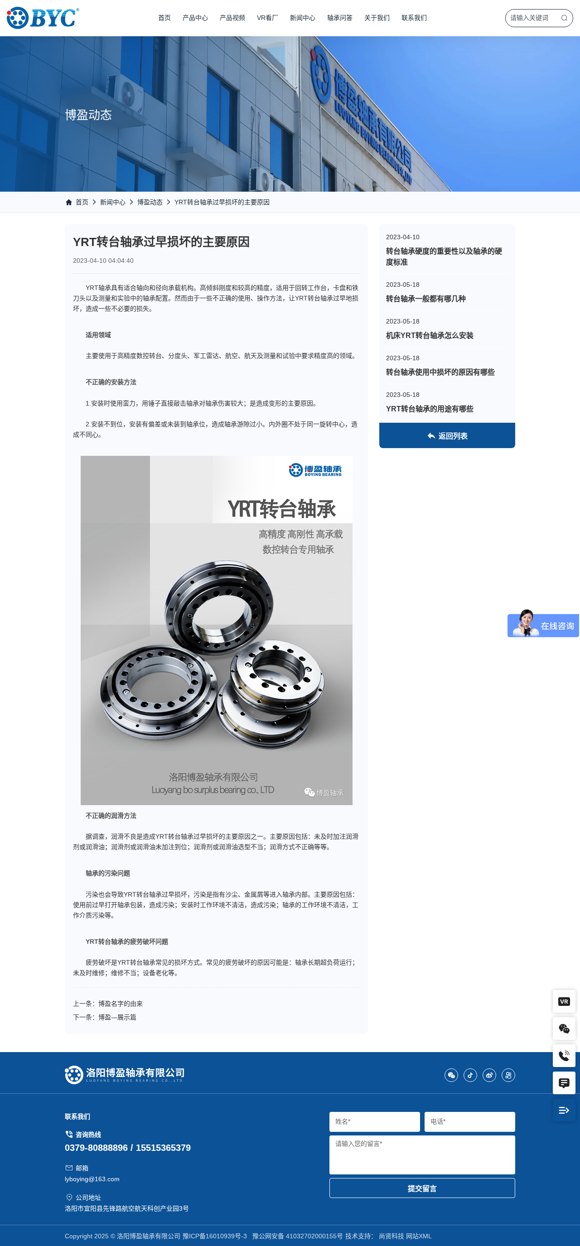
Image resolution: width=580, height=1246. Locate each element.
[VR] (564, 1001)
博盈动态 (150, 202)
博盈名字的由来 (120, 1003)
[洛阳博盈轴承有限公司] (43, 18)
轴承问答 (340, 17)
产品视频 (232, 17)
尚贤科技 (391, 1236)
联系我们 (414, 17)
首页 (164, 17)
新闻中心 (302, 17)
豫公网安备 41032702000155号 (297, 1236)
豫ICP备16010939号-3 (215, 1236)
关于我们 (377, 17)
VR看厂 (267, 17)
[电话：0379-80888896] (564, 1055)
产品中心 (195, 17)
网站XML (419, 1236)
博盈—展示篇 (117, 1017)
